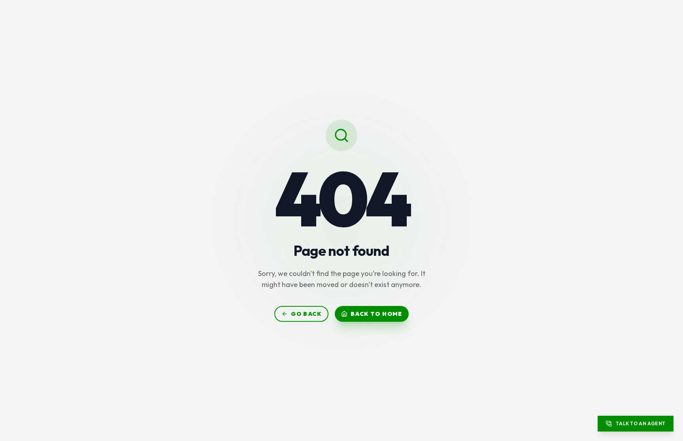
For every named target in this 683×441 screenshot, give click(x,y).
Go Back (306, 313)
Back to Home (376, 313)
